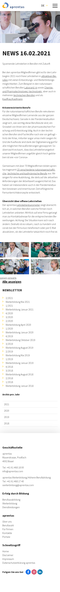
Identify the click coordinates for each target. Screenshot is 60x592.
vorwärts (11, 277)
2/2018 (9, 378)
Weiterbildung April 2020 (18, 324)
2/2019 (9, 351)
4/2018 (9, 366)
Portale (6, 536)
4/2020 (9, 313)
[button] (44, 5)
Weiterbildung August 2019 (19, 347)
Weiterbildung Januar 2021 (19, 309)
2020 (6, 410)
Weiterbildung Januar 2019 (19, 362)
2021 (6, 404)
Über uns (7, 521)
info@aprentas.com (12, 471)
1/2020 (9, 328)
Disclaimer (7, 555)
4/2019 (9, 336)
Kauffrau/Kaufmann (12, 99)
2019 (6, 417)
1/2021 (9, 305)
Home (5, 551)
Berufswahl (8, 525)
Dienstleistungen (11, 507)
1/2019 (9, 359)
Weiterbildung (9, 503)
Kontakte (7, 533)
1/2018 (9, 382)
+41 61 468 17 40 (15, 481)
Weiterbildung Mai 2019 (18, 355)
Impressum (8, 558)
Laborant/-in (30, 87)
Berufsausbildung (11, 499)
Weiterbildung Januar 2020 (19, 332)
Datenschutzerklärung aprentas (18, 562)
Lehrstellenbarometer (28, 205)
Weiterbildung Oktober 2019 (20, 340)
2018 (6, 423)
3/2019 (9, 343)
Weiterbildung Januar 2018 (19, 385)
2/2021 (9, 298)
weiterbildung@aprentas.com (18, 485)
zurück (3, 277)
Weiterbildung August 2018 (19, 374)
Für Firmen (7, 529)
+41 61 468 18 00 (15, 467)
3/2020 (9, 317)
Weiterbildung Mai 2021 (18, 301)
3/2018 (9, 370)
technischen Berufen (24, 95)
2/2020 (9, 320)
